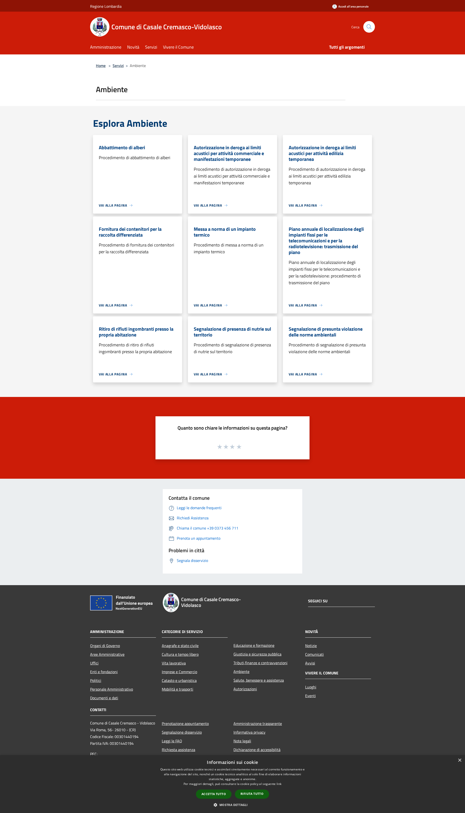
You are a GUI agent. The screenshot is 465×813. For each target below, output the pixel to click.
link (279, 784)
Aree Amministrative (107, 654)
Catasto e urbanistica (179, 680)
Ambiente (241, 671)
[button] (232, 804)
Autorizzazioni (245, 689)
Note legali (242, 741)
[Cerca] (369, 27)
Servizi (118, 65)
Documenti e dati (104, 698)
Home (101, 65)
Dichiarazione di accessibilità (256, 750)
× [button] (459, 760)
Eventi (310, 696)
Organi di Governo (105, 646)
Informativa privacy (249, 732)
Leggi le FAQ (172, 741)
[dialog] (232, 784)
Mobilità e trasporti (177, 689)
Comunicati (314, 654)
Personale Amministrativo (111, 689)
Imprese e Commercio (179, 672)
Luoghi (310, 687)
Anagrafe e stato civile (180, 646)
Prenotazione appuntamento (185, 723)
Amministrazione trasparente (257, 723)
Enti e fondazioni (104, 672)
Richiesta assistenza (178, 750)
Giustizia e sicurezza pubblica (257, 654)
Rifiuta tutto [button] (252, 794)
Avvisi (310, 663)
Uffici (94, 663)
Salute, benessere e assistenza (258, 680)
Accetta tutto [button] (214, 794)
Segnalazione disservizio (182, 732)
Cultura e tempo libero (180, 654)
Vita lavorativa (174, 663)
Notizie (311, 646)
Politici (95, 680)
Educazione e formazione (253, 645)
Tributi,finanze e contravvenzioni (260, 663)
